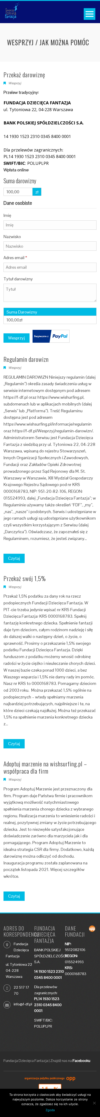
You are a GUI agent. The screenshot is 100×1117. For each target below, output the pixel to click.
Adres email (15, 257)
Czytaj (14, 558)
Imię (7, 215)
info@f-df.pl (23, 1004)
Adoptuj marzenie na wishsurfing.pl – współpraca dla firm (45, 767)
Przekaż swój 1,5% (24, 578)
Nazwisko (12, 236)
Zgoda (50, 1110)
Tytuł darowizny (18, 279)
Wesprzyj (14, 368)
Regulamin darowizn (26, 359)
